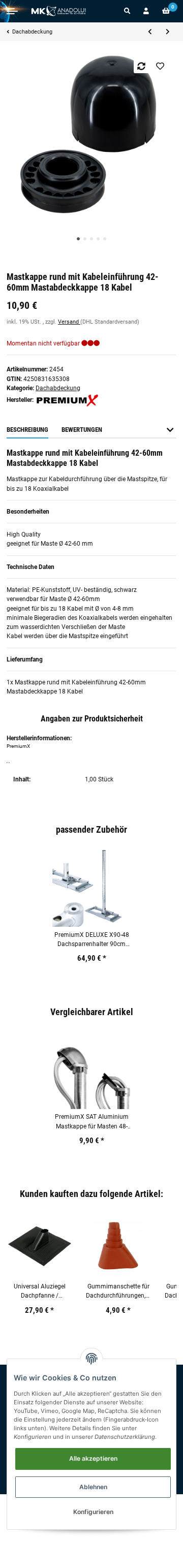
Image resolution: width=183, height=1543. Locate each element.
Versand (69, 322)
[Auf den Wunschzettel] (160, 66)
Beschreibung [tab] (27, 429)
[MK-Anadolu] (58, 11)
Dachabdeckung (58, 388)
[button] (127, 11)
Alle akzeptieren (93, 1458)
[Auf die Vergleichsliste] (141, 66)
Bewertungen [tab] (82, 429)
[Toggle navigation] (12, 11)
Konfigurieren (93, 1512)
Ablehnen (93, 1487)
